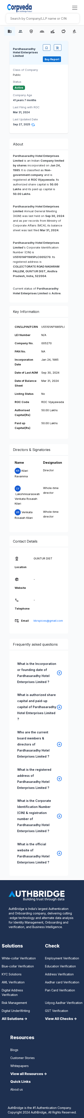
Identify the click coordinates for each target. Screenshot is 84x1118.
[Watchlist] (46, 47)
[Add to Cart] (57, 47)
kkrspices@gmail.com (48, 620)
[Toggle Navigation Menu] (75, 8)
